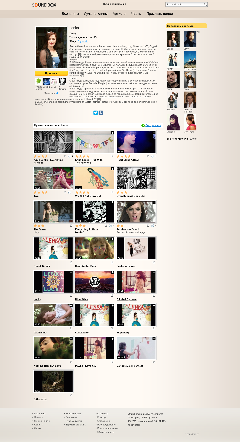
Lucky (37, 299)
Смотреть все (153, 125)
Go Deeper (40, 332)
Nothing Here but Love (47, 365)
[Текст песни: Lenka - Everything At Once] (65, 156)
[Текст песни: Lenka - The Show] (71, 225)
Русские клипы (74, 421)
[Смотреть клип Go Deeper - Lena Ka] (53, 315)
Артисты (38, 425)
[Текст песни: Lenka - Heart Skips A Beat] (148, 156)
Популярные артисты (180, 25)
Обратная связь (105, 432)
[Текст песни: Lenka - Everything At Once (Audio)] (106, 225)
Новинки (38, 417)
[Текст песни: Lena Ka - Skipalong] (154, 328)
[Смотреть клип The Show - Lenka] (53, 211)
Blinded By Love (127, 299)
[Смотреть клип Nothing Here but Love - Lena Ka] (53, 348)
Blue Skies (81, 299)
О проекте (102, 413)
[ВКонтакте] (101, 113)
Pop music (82, 41)
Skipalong (123, 332)
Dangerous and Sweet (130, 365)
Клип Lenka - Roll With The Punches (89, 161)
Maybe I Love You (85, 365)
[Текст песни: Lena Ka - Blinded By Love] (154, 295)
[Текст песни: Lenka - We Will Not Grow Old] (112, 192)
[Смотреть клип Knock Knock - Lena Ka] (53, 248)
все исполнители (177, 138)
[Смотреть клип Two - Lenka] (53, 178)
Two (36, 196)
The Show (40, 229)
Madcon (171, 109)
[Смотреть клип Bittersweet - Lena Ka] (53, 381)
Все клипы (39, 413)
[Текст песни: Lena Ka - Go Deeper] (71, 328)
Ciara (186, 89)
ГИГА (169, 89)
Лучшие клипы (42, 421)
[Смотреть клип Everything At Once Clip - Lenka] (136, 178)
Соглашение (103, 421)
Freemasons (190, 69)
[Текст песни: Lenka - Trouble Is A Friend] (148, 225)
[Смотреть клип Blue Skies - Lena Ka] (94, 282)
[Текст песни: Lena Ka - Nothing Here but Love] (71, 362)
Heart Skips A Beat (128, 159)
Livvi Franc (189, 132)
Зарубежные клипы (76, 425)
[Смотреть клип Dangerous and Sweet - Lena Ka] (136, 348)
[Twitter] (95, 113)
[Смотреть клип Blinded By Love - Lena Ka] (136, 282)
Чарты (37, 428)
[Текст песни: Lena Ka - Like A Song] (112, 328)
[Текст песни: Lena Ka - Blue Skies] (112, 295)
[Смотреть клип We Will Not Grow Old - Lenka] (94, 178)
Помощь (101, 417)
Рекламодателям (106, 425)
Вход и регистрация (114, 3)
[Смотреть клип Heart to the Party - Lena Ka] (94, 248)
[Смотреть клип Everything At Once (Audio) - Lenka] (94, 211)
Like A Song (82, 332)
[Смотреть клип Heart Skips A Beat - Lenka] (136, 142)
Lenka (170, 49)
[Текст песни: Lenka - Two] (65, 192)
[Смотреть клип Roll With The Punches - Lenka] (94, 142)
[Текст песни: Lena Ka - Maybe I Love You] (112, 362)
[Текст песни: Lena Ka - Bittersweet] (71, 395)
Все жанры (71, 417)
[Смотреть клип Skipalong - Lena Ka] (136, 315)
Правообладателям (107, 428)
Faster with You (126, 266)
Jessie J (171, 132)
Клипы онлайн (73, 413)
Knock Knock (42, 266)
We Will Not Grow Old (88, 196)
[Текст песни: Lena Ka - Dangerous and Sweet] (154, 362)
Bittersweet (40, 399)
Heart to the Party (85, 266)
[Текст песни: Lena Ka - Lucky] (71, 295)
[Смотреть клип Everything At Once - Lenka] (53, 142)
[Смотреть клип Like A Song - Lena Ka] (94, 315)
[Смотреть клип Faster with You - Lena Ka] (136, 248)
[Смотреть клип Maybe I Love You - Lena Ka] (94, 348)
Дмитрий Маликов (188, 110)
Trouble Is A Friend (128, 229)
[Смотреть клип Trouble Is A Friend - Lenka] (136, 211)
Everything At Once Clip (131, 196)
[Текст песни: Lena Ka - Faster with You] (154, 262)
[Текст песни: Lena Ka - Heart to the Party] (112, 262)
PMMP (170, 69)
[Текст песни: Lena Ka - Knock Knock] (71, 262)
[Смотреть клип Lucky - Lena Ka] (53, 282)
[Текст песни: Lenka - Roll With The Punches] (112, 156)
